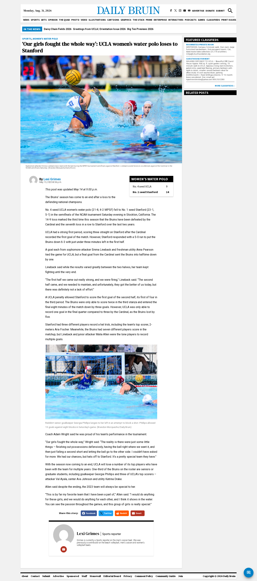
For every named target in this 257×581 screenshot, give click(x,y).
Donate (210, 10)
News (26, 19)
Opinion (53, 19)
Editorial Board (112, 576)
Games (201, 19)
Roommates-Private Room (200, 44)
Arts (44, 19)
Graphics (126, 19)
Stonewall (95, 576)
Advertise (198, 10)
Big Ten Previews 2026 (140, 29)
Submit (220, 10)
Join (180, 576)
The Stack (138, 19)
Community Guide (166, 576)
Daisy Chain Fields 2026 (57, 29)
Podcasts (191, 19)
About (25, 576)
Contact (35, 576)
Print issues (228, 19)
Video (84, 19)
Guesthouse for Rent (198, 58)
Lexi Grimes (52, 179)
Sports (35, 19)
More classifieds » (224, 85)
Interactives (175, 19)
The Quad (64, 19)
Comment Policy (144, 576)
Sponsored (73, 576)
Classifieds (213, 19)
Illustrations (97, 19)
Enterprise (160, 19)
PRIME (149, 19)
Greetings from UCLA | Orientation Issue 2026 (99, 29)
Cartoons (113, 19)
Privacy (128, 576)
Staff (84, 576)
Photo (75, 19)
